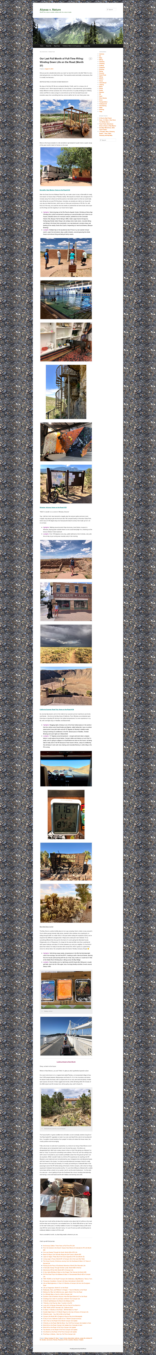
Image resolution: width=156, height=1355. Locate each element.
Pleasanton (61, 1340)
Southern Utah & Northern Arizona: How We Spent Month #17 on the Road (65, 1296)
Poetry (101, 90)
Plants (101, 88)
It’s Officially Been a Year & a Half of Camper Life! (57, 1294)
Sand (100, 96)
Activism (101, 54)
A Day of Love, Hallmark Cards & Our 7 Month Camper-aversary (62, 1318)
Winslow (76, 1340)
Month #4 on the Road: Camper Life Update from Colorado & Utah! (62, 1325)
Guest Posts (102, 75)
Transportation (103, 102)
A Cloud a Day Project (105, 118)
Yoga (100, 111)
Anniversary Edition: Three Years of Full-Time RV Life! (59, 1246)
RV (54, 1338)
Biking (46, 1338)
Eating (101, 71)
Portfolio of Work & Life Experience (72, 46)
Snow (100, 100)
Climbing (101, 63)
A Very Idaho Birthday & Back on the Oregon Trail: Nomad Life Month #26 (64, 1272)
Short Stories (103, 98)
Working (101, 109)
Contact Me (87, 46)
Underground (103, 104)
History (101, 79)
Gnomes (101, 73)
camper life (83, 1338)
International (102, 83)
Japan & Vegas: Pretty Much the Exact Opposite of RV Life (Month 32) (63, 1257)
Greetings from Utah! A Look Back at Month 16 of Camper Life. (61, 1299)
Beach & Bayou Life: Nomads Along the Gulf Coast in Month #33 (62, 1254)
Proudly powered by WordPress (78, 1348)
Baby (100, 58)
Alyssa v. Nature (50, 9)
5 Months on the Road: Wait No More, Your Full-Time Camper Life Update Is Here (67, 1323)
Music (101, 86)
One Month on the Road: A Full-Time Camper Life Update (60, 1332)
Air (100, 56)
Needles (44, 1340)
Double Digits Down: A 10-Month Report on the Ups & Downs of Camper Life (65, 1312)
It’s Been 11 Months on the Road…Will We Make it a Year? (60, 1310)
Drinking (101, 69)
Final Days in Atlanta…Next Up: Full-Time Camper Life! (59, 1334)
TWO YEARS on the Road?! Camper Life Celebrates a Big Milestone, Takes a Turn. (67, 1279)
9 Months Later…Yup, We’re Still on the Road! (56, 1314)
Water (57, 1338)
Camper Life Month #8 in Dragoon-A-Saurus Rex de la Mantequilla (62, 1316)
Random (101, 92)
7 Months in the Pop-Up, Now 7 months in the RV (57, 1303)
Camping (50, 1338)
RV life (66, 1340)
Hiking (101, 77)
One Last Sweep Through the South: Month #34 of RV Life (60, 1252)
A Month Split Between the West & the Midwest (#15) (58, 1301)
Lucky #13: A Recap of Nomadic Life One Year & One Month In (61, 1305)
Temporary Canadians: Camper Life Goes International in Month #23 (63, 1281)
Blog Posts (57, 46)
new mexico (50, 1340)
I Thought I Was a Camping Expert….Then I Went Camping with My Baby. (107, 133)
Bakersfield (71, 1338)
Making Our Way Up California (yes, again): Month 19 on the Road (62, 1292)
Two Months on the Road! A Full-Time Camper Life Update (60, 1330)
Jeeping (101, 84)
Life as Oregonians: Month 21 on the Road (55, 1288)
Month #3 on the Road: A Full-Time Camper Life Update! (59, 1327)
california (76, 1338)
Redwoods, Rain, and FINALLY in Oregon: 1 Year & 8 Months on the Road (65, 1290)
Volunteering (102, 105)
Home (41, 46)
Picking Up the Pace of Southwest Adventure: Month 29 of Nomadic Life (64, 1265)
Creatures (102, 67)
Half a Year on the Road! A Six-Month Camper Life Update (60, 1321)
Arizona (65, 1338)
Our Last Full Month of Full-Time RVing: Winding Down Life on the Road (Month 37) (62, 62)
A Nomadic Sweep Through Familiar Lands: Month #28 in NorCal (62, 1268)
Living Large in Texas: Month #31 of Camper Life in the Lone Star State (64, 1259)
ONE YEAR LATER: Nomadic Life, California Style (58, 1307)
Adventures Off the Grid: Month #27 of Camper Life (58, 1270)
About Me (48, 46)
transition (70, 1340)
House (101, 81)
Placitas (55, 1340)
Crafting (101, 65)
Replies (81, 1340)
